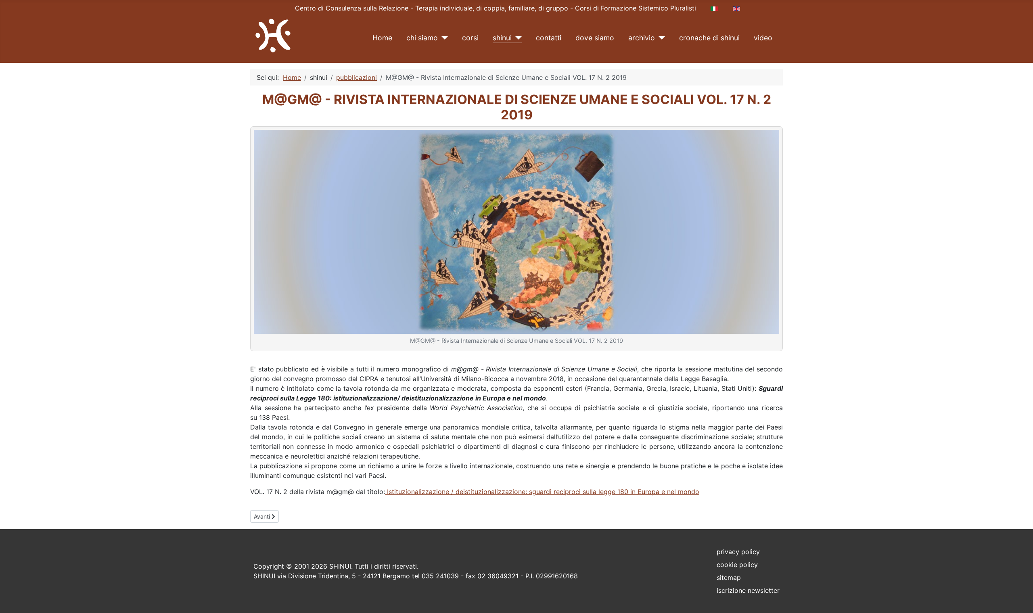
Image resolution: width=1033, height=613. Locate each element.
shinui (502, 37)
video (763, 37)
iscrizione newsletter (748, 590)
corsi (470, 37)
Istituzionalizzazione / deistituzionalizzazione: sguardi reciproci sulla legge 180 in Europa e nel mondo (542, 492)
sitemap (729, 577)
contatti (548, 37)
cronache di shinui (709, 37)
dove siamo (594, 37)
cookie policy (737, 565)
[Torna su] (1019, 598)
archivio (641, 37)
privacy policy (738, 552)
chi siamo (422, 37)
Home (382, 37)
